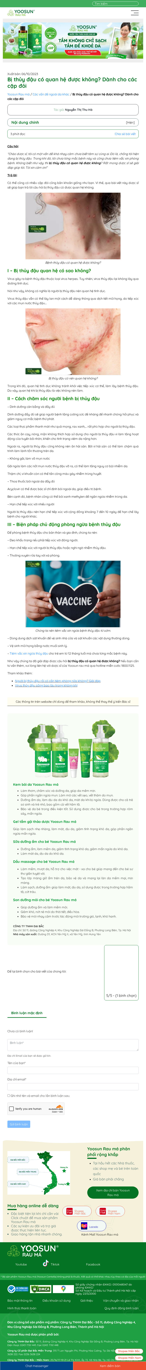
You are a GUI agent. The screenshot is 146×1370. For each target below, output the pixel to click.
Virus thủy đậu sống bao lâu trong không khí (46, 685)
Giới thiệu (86, 1300)
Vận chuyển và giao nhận (121, 1300)
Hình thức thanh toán (21, 1308)
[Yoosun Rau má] (21, 13)
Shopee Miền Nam (129, 1358)
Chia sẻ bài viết (125, 134)
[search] (136, 3)
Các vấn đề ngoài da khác (51, 94)
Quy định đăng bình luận (122, 1308)
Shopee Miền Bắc (129, 1351)
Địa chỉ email (16, 1079)
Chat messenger (36, 1366)
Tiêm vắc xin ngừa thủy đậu (29, 653)
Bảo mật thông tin (20, 1300)
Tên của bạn (16, 1063)
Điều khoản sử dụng (57, 1300)
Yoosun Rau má (18, 94)
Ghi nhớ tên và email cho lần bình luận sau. (40, 1096)
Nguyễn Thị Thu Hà (78, 110)
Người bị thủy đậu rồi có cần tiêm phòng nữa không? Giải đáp (58, 681)
